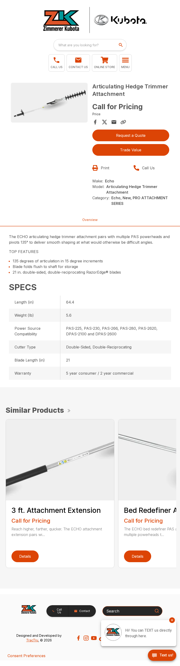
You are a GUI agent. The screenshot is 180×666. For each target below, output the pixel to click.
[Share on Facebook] (95, 122)
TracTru (32, 640)
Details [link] (25, 556)
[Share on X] (104, 122)
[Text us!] (162, 656)
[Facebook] (78, 638)
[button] (57, 63)
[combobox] (90, 45)
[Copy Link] (123, 122)
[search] (121, 45)
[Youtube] (94, 638)
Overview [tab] (90, 220)
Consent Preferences (26, 655)
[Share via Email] (114, 122)
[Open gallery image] (49, 103)
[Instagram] (86, 638)
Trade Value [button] (130, 150)
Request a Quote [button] (131, 135)
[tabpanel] (49, 103)
